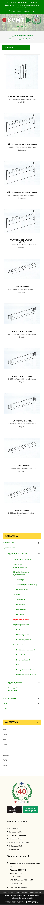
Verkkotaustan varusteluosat (26, 675)
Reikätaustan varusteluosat (25, 650)
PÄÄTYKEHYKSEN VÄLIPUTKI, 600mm (22, 144)
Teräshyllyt (20, 580)
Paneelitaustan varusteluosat (26, 655)
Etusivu (12, 39)
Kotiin (5, 703)
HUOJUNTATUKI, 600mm (22, 376)
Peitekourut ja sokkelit (23, 640)
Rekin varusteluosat (23, 660)
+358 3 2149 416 (16, 884)
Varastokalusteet (8, 543)
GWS (5, 760)
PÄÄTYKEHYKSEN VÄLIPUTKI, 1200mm (22, 241)
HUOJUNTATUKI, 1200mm (22, 421)
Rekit (18, 630)
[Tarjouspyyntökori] (26, 26)
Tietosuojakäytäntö (16, 839)
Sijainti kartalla (15, 11)
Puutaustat (20, 615)
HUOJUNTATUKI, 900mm (22, 331)
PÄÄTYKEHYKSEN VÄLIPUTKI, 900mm (22, 192)
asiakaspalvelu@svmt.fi (29, 2)
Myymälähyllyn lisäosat (21, 625)
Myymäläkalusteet (9, 548)
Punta (5, 745)
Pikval (5, 734)
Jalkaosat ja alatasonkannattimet (20, 566)
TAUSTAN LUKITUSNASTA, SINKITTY (22, 96)
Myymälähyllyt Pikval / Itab (17, 553)
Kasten (5, 729)
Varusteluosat (18, 645)
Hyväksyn (32, 902)
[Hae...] (22, 26)
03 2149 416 (12, 2)
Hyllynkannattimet (22, 589)
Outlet (5, 709)
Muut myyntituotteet (9, 698)
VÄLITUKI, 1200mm (22, 466)
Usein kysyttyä (14, 849)
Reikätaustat (20, 605)
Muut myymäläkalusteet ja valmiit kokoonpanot (19, 689)
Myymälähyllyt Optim (15, 683)
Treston (5, 750)
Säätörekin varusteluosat (24, 665)
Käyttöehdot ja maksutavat (19, 842)
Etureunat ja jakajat (22, 635)
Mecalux (6, 755)
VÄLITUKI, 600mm (22, 287)
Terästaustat (20, 600)
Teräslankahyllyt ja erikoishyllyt (27, 584)
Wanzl (5, 765)
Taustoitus (16, 595)
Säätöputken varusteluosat (25, 670)
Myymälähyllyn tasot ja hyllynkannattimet (21, 573)
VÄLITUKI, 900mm (22, 510)
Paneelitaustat (21, 609)
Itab (4, 739)
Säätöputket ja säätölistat (22, 559)
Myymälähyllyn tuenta (21, 620)
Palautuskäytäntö (15, 846)
